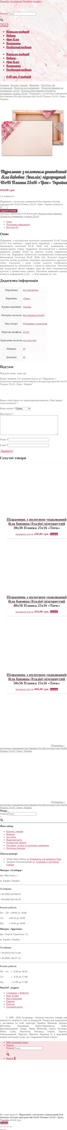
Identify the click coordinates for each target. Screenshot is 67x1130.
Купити (4, 1123)
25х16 (26, 332)
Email (4, 445)
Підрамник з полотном (35, 323)
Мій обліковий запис (17, 1042)
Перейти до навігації (11, 1)
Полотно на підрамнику (27, 88)
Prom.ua (10, 1004)
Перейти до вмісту (33, 1)
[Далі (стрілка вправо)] (4, 1129)
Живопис (34, 85)
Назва (4, 439)
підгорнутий (29, 340)
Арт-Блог (12, 39)
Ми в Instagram (14, 998)
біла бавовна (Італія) (33, 315)
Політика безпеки (15, 848)
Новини (11, 35)
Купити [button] (54, 534)
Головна (4, 85)
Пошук (3, 13)
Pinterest (10, 1001)
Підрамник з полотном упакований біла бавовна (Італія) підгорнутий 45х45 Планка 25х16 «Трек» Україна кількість (31, 203)
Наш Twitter (12, 995)
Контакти (13, 43)
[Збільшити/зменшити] (1, 1126)
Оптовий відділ (14, 1007)
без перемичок (30, 290)
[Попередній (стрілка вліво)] (1, 1129)
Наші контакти (14, 839)
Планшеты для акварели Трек (45, 859)
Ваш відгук (7, 414)
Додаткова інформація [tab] (18, 224)
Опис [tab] (9, 221)
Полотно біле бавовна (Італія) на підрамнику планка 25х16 (31, 215)
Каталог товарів (17, 32)
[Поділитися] (7, 1126)
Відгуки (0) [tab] (12, 227)
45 (24, 348)
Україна (27, 307)
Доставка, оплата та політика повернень (27, 845)
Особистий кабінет (18, 47)
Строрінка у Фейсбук (17, 993)
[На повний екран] (4, 1126)
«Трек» (26, 298)
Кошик (10, 1058)
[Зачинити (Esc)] (10, 1126)
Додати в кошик (8, 211)
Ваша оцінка (7, 408)
